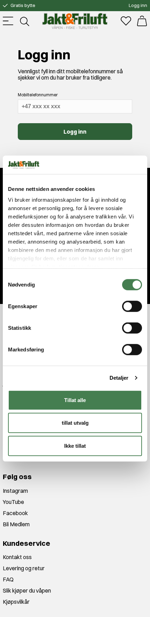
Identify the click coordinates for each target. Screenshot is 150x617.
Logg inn (138, 5)
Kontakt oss (17, 556)
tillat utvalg (75, 423)
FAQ (8, 579)
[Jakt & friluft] (74, 21)
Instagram (15, 490)
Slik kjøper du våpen (27, 590)
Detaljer (119, 378)
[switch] (132, 306)
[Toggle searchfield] (24, 21)
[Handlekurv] (142, 21)
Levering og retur (24, 568)
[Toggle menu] (8, 21)
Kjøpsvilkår (16, 601)
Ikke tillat (75, 445)
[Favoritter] (126, 21)
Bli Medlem (16, 524)
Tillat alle (75, 400)
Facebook (15, 513)
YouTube (13, 501)
